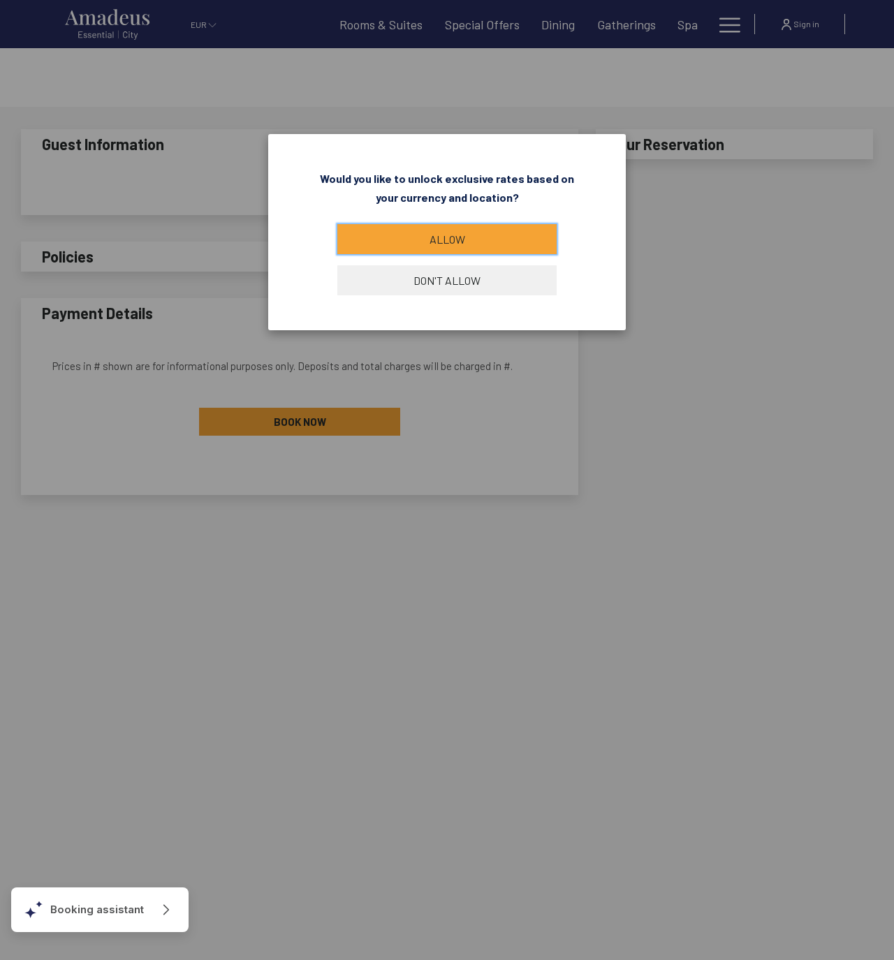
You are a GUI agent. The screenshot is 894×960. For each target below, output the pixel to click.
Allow (447, 239)
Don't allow (447, 280)
